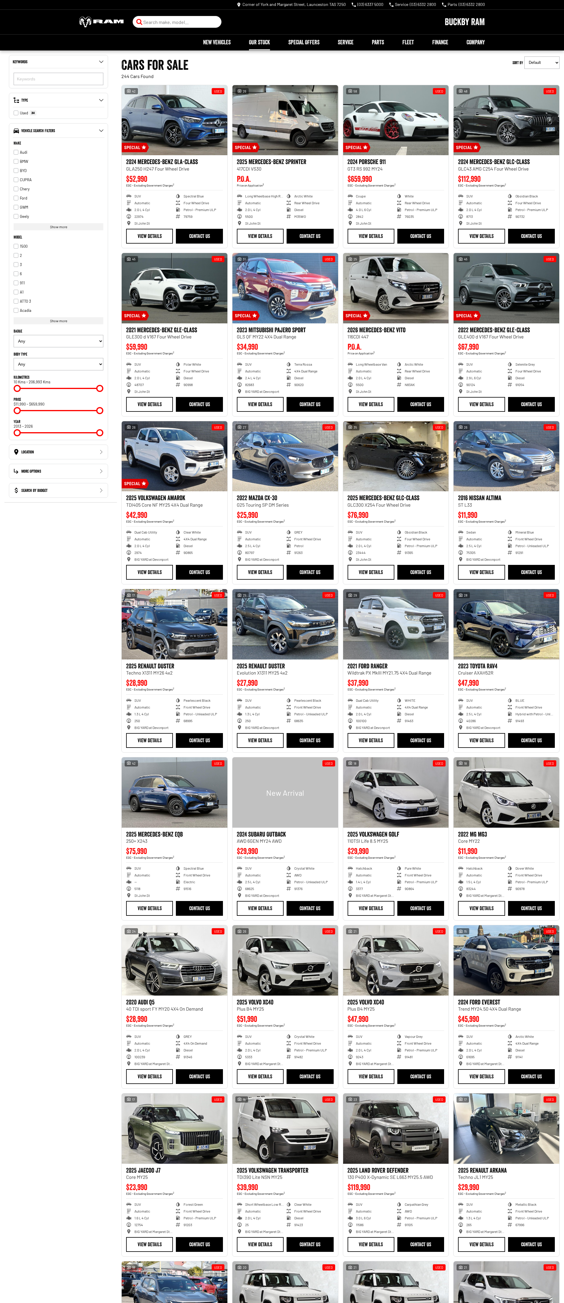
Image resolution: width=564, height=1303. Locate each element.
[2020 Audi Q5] (174, 960)
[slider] (17, 388)
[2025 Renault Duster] (174, 624)
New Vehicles (217, 42)
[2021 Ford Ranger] (396, 624)
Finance (440, 42)
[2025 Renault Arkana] (506, 1128)
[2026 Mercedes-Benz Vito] (396, 288)
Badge (18, 331)
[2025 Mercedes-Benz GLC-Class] (396, 456)
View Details (150, 236)
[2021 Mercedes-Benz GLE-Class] (174, 288)
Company (476, 42)
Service (345, 42)
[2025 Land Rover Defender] (396, 1128)
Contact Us (199, 236)
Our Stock (259, 42)
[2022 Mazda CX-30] (285, 456)
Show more (58, 227)
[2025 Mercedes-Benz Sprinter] (285, 120)
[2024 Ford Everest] (506, 960)
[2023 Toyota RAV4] (506, 624)
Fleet (408, 42)
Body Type (20, 354)
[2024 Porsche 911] (396, 120)
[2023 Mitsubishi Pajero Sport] (285, 288)
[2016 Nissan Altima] (506, 456)
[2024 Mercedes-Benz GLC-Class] (506, 120)
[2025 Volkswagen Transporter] (285, 1128)
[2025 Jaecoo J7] (174, 1128)
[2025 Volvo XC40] (285, 960)
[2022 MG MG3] (506, 792)
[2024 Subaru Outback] (285, 792)
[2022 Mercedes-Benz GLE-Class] (506, 288)
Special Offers (303, 42)
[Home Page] (101, 22)
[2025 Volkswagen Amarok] (174, 456)
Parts (378, 42)
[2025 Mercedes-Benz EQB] (174, 792)
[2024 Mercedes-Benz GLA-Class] (174, 120)
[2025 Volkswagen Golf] (396, 792)
